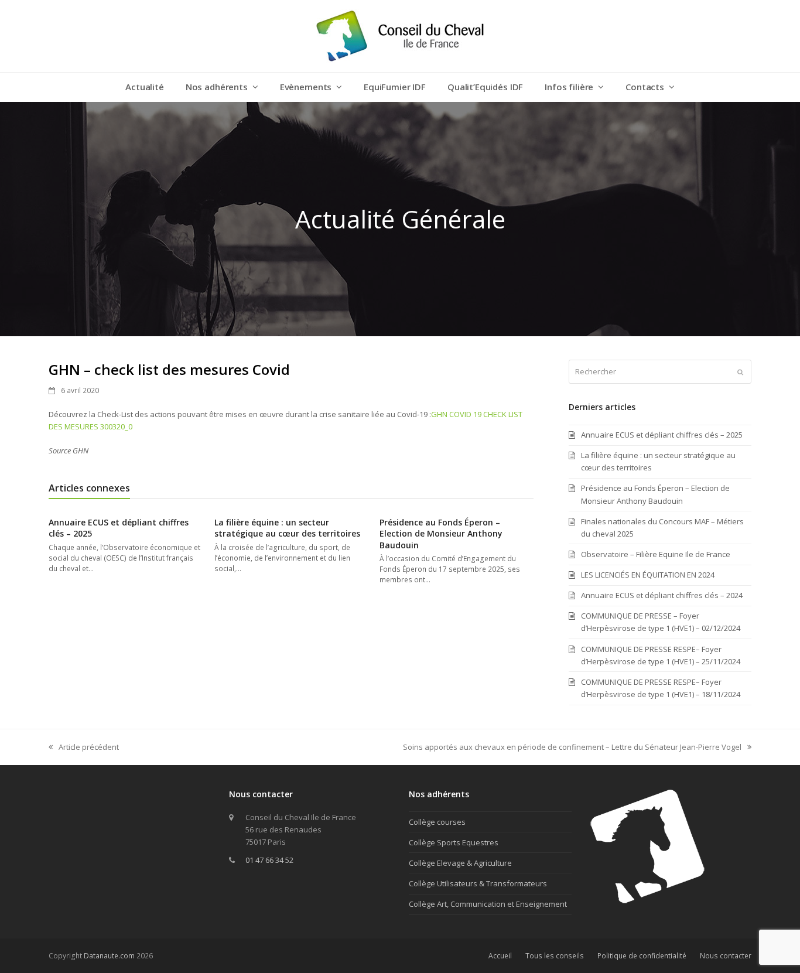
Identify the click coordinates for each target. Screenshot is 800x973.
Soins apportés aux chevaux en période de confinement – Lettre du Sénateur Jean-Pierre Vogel (572, 747)
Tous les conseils (554, 956)
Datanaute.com (109, 956)
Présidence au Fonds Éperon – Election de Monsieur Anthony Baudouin (441, 534)
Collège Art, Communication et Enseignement (488, 904)
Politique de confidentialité (641, 956)
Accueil (500, 956)
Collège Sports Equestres (453, 842)
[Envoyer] (740, 372)
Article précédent (84, 747)
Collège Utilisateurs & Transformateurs (478, 883)
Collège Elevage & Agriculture (460, 863)
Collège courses (437, 822)
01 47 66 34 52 (269, 860)
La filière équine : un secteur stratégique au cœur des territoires (287, 528)
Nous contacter (725, 956)
